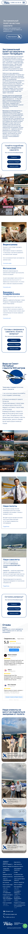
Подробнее (6, 526)
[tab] (14, 254)
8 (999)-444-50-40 (16, 2)
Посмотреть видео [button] (7, 263)
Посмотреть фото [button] (7, 287)
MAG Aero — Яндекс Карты (14, 699)
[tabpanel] (14, 232)
